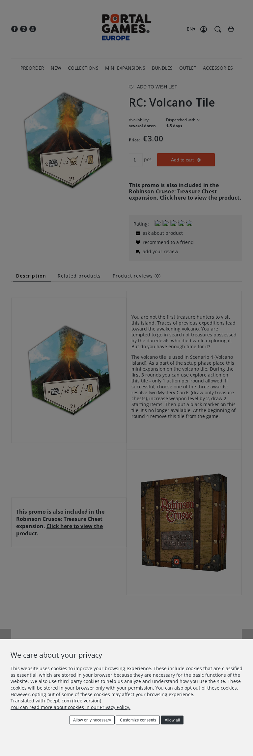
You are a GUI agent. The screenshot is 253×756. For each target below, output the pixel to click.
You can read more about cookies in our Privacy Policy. (70, 707)
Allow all (172, 720)
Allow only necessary (92, 720)
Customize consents (138, 720)
